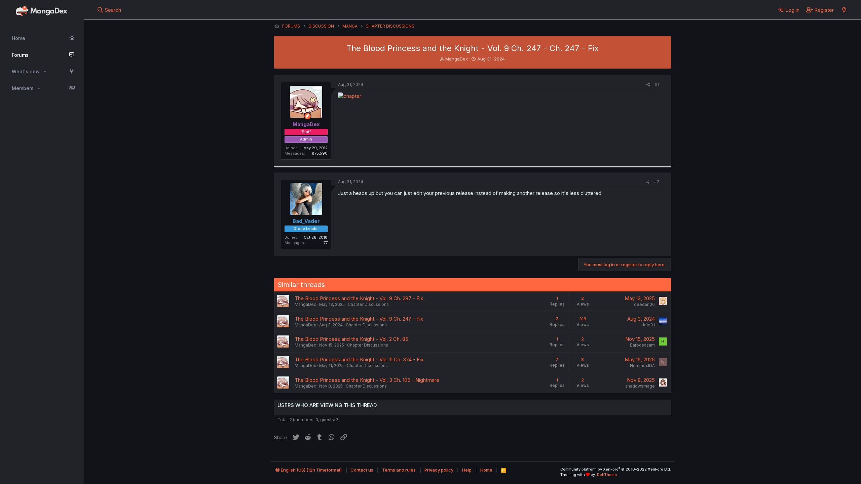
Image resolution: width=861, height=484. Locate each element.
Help (467, 470)
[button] (44, 71)
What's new (26, 71)
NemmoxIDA (642, 365)
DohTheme (607, 474)
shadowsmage (640, 386)
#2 (656, 181)
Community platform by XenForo (615, 469)
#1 (657, 84)
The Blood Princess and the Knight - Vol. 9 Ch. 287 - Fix (359, 298)
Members (23, 88)
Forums (20, 55)
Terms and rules (399, 470)
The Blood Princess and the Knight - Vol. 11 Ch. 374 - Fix (359, 359)
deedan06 (644, 304)
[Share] (648, 85)
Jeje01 (648, 324)
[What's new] (844, 9)
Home (18, 38)
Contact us (361, 470)
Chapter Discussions (368, 304)
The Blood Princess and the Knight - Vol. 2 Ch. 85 (351, 339)
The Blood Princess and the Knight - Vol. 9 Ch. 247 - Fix (359, 319)
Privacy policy (438, 470)
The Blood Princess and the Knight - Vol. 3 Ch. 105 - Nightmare (367, 380)
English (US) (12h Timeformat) (311, 470)
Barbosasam (642, 345)
